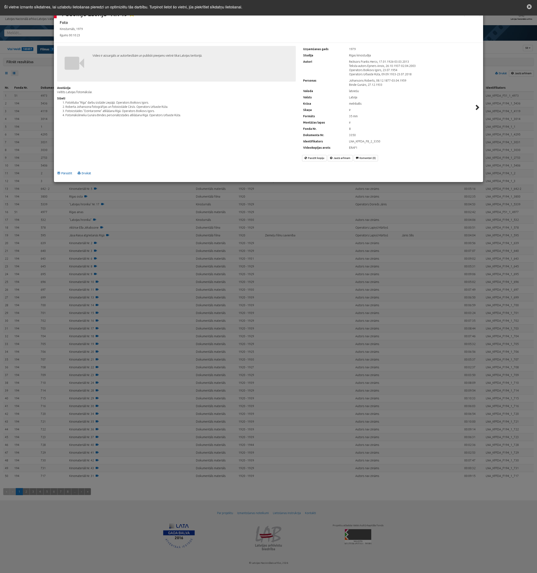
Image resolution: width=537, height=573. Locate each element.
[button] (529, 6)
